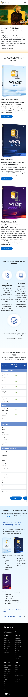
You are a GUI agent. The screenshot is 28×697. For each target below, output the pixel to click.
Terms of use (17, 665)
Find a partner (7, 677)
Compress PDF (18, 640)
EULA (16, 671)
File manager (17, 648)
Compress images (18, 644)
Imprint (16, 681)
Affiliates (6, 679)
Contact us (6, 681)
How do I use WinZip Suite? (12, 616)
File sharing (17, 650)
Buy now (6, 116)
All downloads (7, 671)
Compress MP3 (18, 656)
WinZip (5, 638)
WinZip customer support (14, 517)
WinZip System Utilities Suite (7, 649)
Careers (5, 689)
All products (6, 652)
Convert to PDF (18, 642)
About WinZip (7, 673)
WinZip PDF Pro (7, 646)
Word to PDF (17, 638)
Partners (6, 675)
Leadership (6, 687)
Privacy (16, 667)
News (5, 685)
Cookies (16, 669)
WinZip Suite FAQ (9, 515)
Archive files (17, 658)
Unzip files (17, 652)
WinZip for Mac (7, 642)
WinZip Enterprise (8, 644)
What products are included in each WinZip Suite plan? (12, 523)
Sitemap (6, 683)
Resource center (7, 665)
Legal (16, 673)
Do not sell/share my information (19, 676)
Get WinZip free (7, 669)
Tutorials (6, 667)
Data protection (18, 654)
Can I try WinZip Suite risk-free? (12, 610)
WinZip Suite (6, 640)
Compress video (18, 646)
